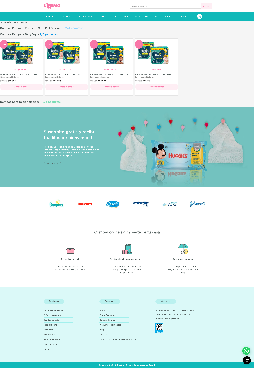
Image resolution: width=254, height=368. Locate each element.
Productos (49, 16)
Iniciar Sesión (151, 16)
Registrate (167, 16)
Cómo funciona (66, 16)
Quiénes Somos (85, 16)
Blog (125, 16)
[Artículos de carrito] (204, 16)
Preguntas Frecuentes (108, 16)
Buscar (206, 6)
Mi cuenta (181, 16)
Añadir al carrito (21, 87)
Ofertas (136, 16)
